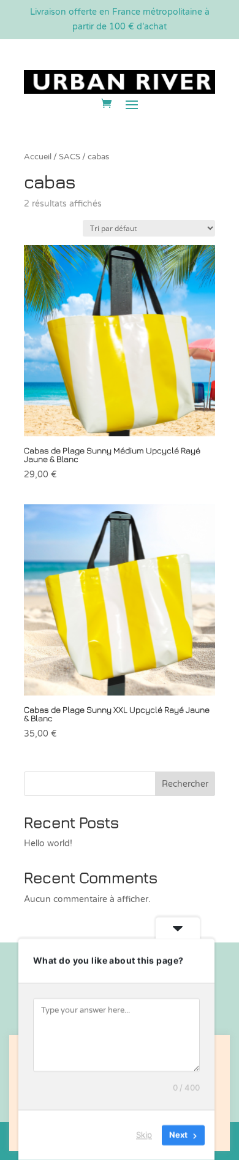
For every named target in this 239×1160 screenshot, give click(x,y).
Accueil (37, 157)
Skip (144, 1135)
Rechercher (185, 784)
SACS (69, 157)
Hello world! (48, 843)
